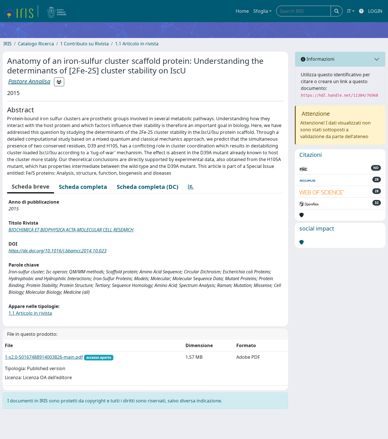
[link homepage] (20, 11)
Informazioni (319, 59)
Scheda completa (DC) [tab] (147, 187)
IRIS (7, 44)
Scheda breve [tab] (30, 186)
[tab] (191, 187)
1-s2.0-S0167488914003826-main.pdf (44, 357)
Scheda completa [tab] (83, 187)
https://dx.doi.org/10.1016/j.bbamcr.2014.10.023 (58, 251)
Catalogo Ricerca (36, 44)
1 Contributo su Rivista (84, 44)
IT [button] (349, 11)
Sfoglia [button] (260, 11)
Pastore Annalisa (29, 81)
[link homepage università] (57, 11)
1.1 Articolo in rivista (136, 44)
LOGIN (375, 11)
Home (242, 11)
